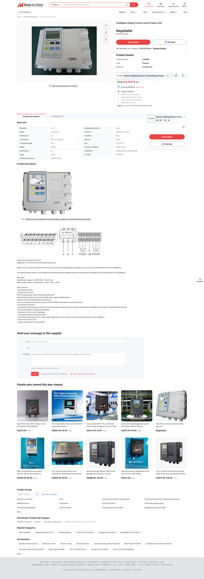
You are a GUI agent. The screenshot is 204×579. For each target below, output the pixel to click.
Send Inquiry (133, 42)
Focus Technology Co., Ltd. (86, 570)
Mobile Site (153, 562)
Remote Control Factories (28, 543)
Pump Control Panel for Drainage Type (116, 499)
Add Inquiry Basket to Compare (64, 86)
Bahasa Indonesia (167, 565)
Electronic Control (48, 543)
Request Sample (159, 48)
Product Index (142, 562)
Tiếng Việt (156, 565)
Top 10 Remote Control (78, 549)
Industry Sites (117, 562)
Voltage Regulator (65, 532)
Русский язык (80, 565)
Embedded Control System (130, 532)
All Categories (25, 12)
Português (62, 565)
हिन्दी (133, 565)
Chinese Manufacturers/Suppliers (74, 562)
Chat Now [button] (171, 42)
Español (54, 565)
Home (19, 17)
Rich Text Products (109, 503)
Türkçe (148, 565)
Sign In (120, 105)
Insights (161, 562)
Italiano (90, 565)
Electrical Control (82, 543)
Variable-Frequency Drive (44, 532)
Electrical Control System (48, 17)
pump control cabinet (25, 499)
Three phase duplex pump (153, 503)
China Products (56, 562)
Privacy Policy (137, 570)
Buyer (133, 12)
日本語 (128, 565)
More (19, 553)
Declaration (126, 570)
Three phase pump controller (112, 507)
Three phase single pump (26, 507)
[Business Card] (184, 127)
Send (35, 374)
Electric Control (66, 543)
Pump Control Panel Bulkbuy (123, 549)
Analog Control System (107, 532)
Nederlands (106, 565)
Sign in (184, 6)
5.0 (157, 120)
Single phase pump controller (155, 507)
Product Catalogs (50, 494)
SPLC (62, 499)
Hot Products (44, 562)
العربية (115, 565)
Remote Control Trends (99, 549)
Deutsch (97, 565)
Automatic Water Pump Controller (31, 549)
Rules (185, 12)
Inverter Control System (85, 532)
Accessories (64, 503)
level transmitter (65, 507)
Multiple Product (23, 503)
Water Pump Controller (132, 543)
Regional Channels (130, 562)
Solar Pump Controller (57, 549)
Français (71, 565)
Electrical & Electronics (30, 17)
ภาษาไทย (141, 565)
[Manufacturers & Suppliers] (30, 4)
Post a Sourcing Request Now (82, 374)
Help (145, 12)
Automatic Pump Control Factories (106, 543)
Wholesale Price (105, 562)
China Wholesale (92, 562)
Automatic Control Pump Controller (159, 543)
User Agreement (115, 570)
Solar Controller (24, 532)
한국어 (121, 565)
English (47, 565)
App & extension (158, 12)
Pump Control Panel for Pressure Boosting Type (161, 499)
